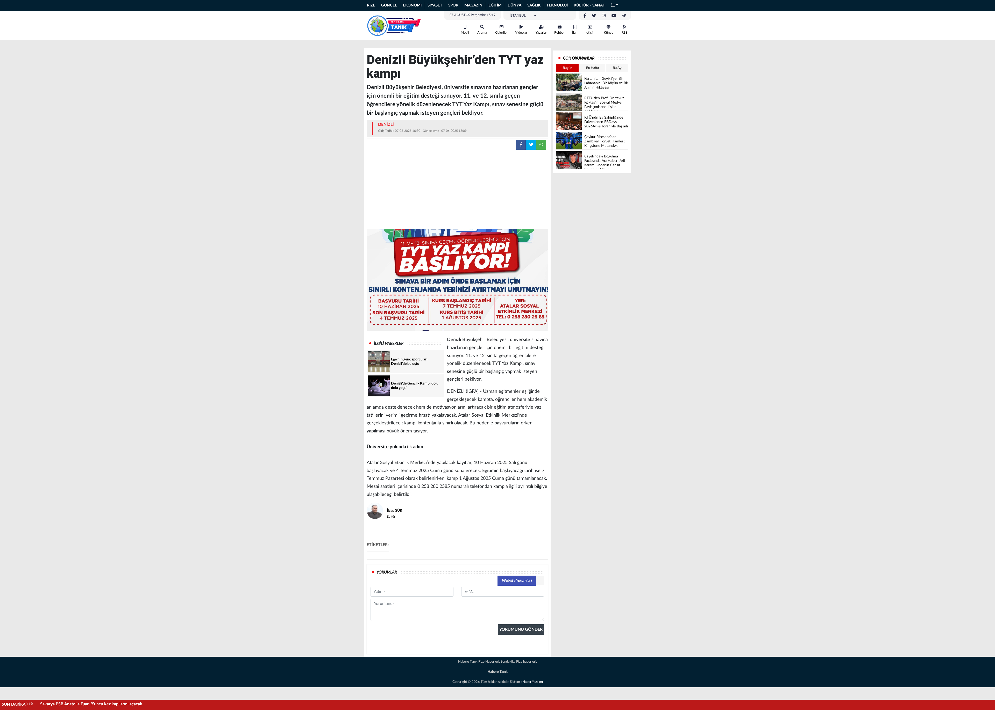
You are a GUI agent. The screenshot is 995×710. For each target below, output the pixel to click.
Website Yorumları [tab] (517, 580)
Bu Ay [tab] (617, 68)
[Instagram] (603, 15)
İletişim (590, 32)
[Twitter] (594, 15)
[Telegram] (624, 15)
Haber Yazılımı (532, 682)
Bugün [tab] (567, 68)
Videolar (521, 32)
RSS (624, 32)
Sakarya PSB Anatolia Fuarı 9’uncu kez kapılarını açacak (91, 704)
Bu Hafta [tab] (592, 68)
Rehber (559, 32)
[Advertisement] (457, 190)
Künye (608, 32)
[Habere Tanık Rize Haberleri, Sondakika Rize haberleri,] (394, 25)
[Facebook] (584, 15)
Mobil (465, 32)
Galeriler (501, 32)
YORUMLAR (386, 572)
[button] (614, 5)
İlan (574, 32)
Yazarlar (541, 32)
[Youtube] (614, 15)
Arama (482, 32)
